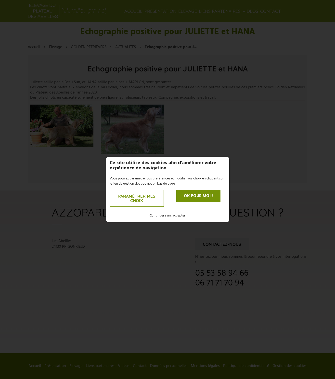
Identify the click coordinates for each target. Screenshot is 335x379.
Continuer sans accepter (167, 215)
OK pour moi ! (198, 196)
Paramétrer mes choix (136, 198)
